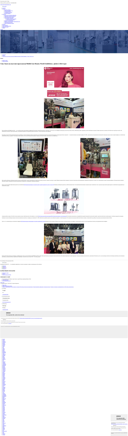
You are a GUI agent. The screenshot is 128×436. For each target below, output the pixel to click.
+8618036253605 (5, 309)
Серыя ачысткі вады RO (8, 22)
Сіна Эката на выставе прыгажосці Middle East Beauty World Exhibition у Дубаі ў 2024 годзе (18, 56)
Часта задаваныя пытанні (6, 274)
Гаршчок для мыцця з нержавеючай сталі (58, 286)
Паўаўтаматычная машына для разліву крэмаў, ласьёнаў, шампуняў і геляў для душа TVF (39, 184)
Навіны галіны (4, 60)
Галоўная (4, 54)
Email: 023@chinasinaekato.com (5, 4)
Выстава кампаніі (7, 13)
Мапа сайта (4, 285)
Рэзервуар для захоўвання (8, 20)
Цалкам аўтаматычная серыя (11, 18)
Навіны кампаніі (5, 61)
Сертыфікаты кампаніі (8, 12)
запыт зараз (2, 282)
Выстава (3, 24)
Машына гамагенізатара (6, 286)
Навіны (3, 27)
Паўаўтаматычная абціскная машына (44, 216)
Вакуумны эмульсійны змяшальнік (10, 15)
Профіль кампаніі (7, 9)
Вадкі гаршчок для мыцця (15, 286)
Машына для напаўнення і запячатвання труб (12, 21)
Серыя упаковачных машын (9, 23)
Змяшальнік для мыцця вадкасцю (10, 16)
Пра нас (3, 273)
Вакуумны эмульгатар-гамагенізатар (26, 286)
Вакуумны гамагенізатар (69, 286)
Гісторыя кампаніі (7, 11)
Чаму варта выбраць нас (8, 10)
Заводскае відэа (5, 25)
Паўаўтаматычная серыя (10, 19)
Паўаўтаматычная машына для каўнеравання (59, 216)
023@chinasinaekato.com (6, 280)
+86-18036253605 (5, 279)
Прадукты (4, 14)
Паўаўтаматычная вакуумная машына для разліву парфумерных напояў (33, 221)
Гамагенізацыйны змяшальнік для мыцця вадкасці (41, 286)
